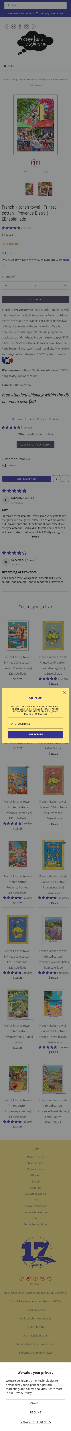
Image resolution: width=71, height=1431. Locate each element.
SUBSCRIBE (35, 734)
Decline (35, 1412)
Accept (35, 1403)
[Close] (64, 692)
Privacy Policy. (23, 1393)
